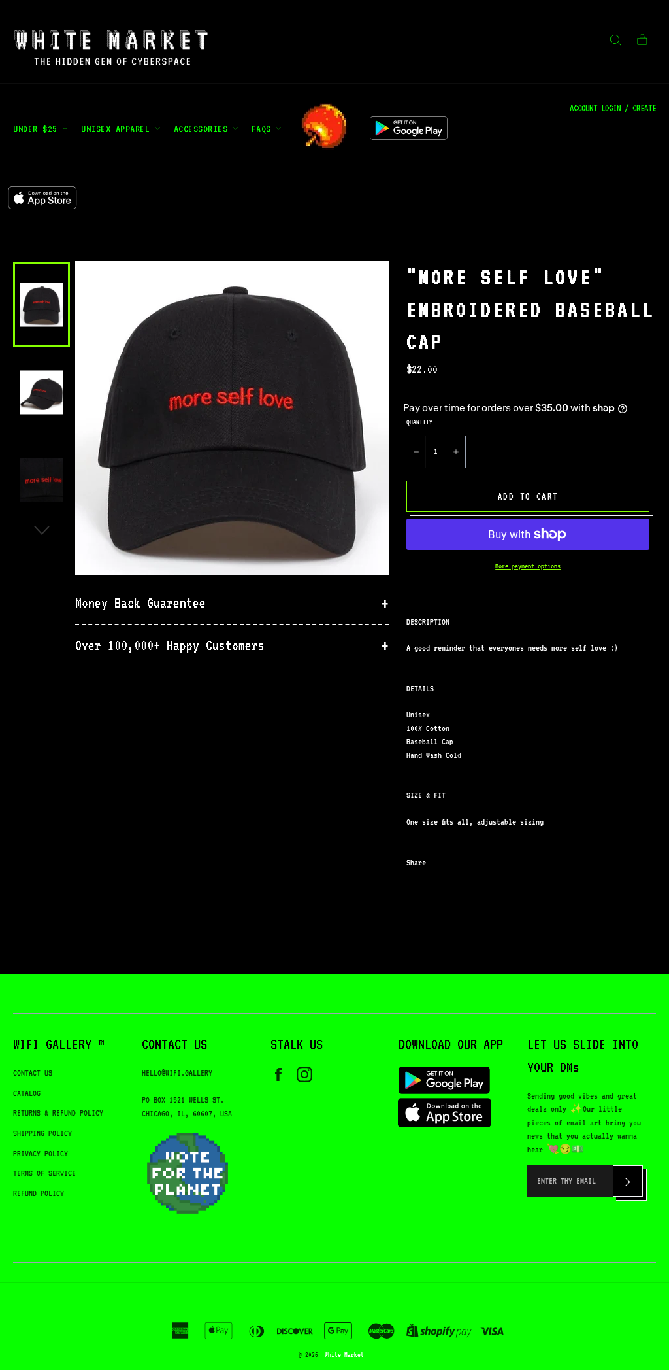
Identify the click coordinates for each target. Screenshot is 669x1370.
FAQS (264, 128)
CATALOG (27, 1093)
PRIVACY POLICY (40, 1153)
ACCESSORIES (203, 128)
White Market (344, 1354)
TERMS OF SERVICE (44, 1173)
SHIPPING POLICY (42, 1133)
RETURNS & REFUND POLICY (58, 1113)
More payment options (528, 566)
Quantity (419, 422)
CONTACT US (32, 1073)
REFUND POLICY (38, 1193)
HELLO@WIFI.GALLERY (177, 1073)
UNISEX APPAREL (118, 128)
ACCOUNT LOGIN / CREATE (613, 108)
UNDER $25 (37, 128)
